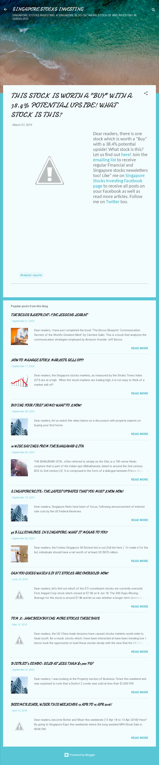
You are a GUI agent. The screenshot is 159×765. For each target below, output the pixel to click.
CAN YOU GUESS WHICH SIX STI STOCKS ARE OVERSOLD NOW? (59, 573)
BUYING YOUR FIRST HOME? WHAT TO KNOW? (46, 405)
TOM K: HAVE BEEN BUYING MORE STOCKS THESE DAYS (55, 618)
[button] (145, 94)
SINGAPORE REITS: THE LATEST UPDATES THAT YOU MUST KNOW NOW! (67, 491)
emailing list (104, 160)
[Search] (153, 10)
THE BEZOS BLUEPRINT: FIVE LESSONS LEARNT (49, 315)
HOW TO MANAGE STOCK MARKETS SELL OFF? (47, 360)
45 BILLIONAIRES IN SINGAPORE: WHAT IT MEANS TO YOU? (59, 532)
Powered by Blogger (82, 755)
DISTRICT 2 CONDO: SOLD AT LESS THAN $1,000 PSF (52, 663)
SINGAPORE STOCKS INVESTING (47, 9)
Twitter (112, 202)
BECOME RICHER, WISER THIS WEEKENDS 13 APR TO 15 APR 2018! (61, 704)
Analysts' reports (31, 275)
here (125, 155)
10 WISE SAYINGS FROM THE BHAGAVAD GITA (47, 446)
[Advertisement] (78, 49)
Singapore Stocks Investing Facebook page (119, 181)
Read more (139, 348)
